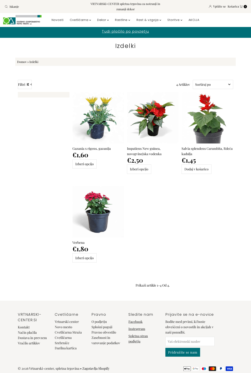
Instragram (136, 329)
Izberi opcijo (84, 164)
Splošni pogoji (102, 327)
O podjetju (99, 321)
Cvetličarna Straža (68, 332)
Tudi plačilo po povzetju (125, 31)
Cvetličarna (79, 20)
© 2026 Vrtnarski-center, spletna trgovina (48, 368)
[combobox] (43, 6)
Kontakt (24, 327)
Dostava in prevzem (32, 338)
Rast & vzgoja (148, 20)
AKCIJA (194, 20)
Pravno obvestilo (104, 332)
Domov (22, 62)
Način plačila (27, 332)
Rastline (121, 20)
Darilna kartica (66, 348)
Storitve (174, 20)
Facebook (135, 321)
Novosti (58, 20)
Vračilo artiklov (29, 343)
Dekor (102, 20)
